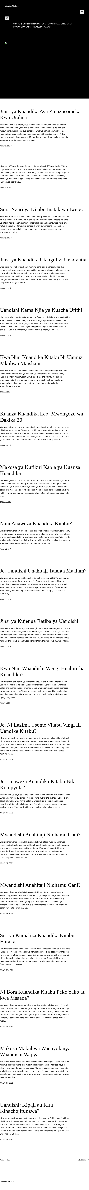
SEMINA (41, 27)
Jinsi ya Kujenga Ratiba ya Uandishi (39, 621)
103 (8, 1160)
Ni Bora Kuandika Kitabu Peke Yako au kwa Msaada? (43, 995)
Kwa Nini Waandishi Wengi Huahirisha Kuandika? (42, 671)
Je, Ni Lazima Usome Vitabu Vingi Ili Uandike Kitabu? (40, 728)
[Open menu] (82, 12)
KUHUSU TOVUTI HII (47, 24)
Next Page (83, 1160)
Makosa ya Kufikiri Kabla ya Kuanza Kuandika (40, 470)
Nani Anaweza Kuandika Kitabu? (36, 523)
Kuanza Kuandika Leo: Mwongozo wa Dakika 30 (41, 417)
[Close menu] (7, 18)
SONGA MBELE (7, 1181)
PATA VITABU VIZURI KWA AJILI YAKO (31, 4)
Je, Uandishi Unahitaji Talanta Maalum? (43, 571)
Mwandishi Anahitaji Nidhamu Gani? (40, 835)
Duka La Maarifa (24, 24)
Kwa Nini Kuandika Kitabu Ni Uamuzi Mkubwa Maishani (42, 360)
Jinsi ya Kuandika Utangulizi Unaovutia (43, 260)
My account (32, 27)
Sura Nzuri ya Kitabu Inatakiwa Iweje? (42, 209)
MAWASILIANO (20, 27)
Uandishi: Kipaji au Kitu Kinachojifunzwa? (26, 1108)
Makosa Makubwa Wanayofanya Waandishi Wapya (35, 1051)
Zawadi (48, 27)
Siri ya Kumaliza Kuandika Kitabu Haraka (37, 938)
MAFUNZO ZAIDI (64, 24)
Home (35, 24)
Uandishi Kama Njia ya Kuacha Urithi (41, 310)
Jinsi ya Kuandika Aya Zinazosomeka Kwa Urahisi (40, 114)
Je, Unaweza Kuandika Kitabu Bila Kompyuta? (37, 784)
